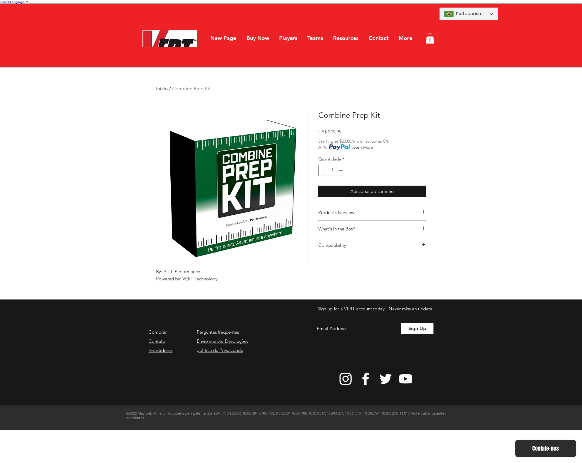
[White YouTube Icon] (405, 379)
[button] (288, 38)
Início (162, 88)
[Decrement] (323, 170)
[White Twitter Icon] (385, 379)
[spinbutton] (332, 170)
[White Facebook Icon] (365, 379)
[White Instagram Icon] (345, 379)
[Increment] (341, 170)
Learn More (362, 147)
